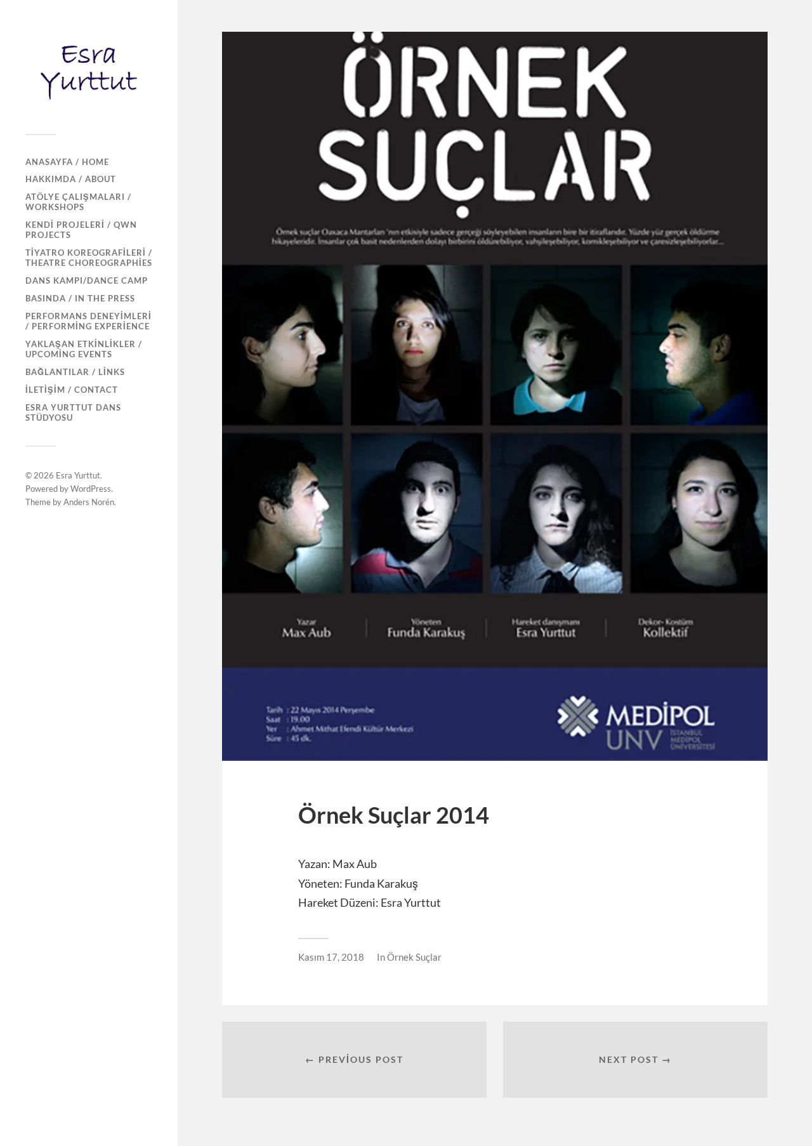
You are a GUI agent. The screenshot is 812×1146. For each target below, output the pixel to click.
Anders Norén (88, 502)
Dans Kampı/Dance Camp (86, 280)
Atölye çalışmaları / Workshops (78, 202)
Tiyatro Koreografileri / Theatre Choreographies (88, 257)
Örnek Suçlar (414, 957)
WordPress (90, 489)
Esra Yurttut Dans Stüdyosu (73, 412)
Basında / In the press (80, 298)
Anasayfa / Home (67, 162)
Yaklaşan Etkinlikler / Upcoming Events (83, 349)
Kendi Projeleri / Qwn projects (81, 230)
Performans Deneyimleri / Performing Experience (88, 321)
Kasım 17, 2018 (331, 957)
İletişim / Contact (71, 390)
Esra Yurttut (78, 475)
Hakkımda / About (70, 179)
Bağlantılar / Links (75, 372)
